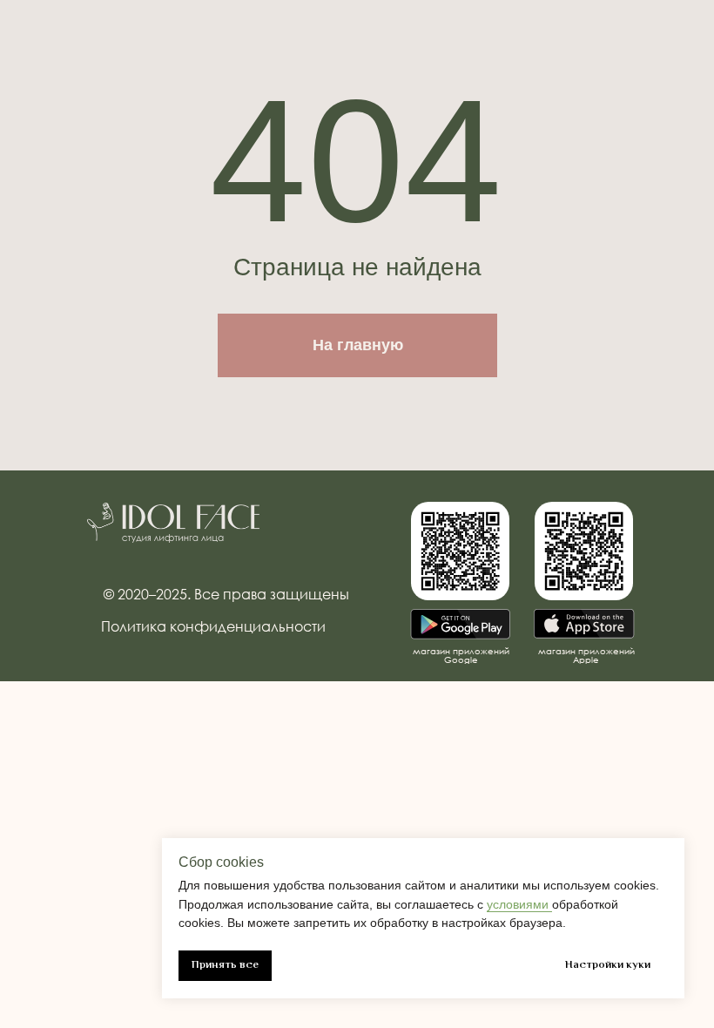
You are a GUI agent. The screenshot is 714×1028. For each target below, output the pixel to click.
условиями (519, 904)
